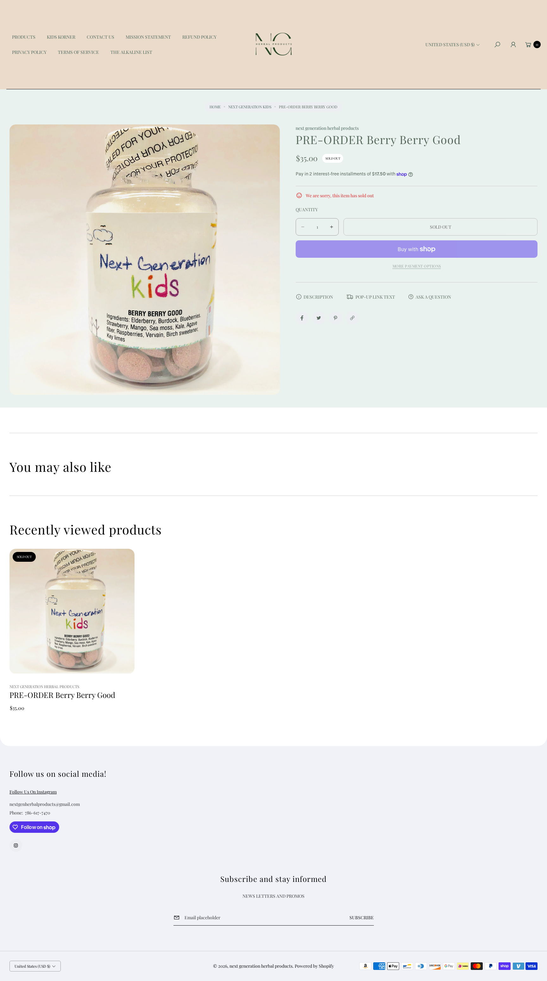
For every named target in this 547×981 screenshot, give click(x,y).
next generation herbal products (260, 966)
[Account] (513, 45)
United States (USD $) (450, 44)
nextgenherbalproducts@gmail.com (44, 804)
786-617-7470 (37, 813)
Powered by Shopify (314, 966)
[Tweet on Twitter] (318, 318)
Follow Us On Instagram (33, 792)
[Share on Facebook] (302, 318)
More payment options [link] (417, 266)
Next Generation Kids (249, 106)
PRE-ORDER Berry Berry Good (62, 695)
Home (215, 106)
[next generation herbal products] (273, 44)
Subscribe (361, 918)
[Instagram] (15, 845)
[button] (497, 45)
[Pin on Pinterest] (335, 318)
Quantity (307, 209)
